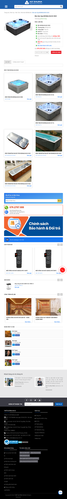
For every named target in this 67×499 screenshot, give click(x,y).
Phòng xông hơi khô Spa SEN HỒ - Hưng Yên (17, 318)
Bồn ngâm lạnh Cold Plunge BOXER (29, 458)
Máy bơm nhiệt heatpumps (39, 437)
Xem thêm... (28, 322)
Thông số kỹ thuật (18, 62)
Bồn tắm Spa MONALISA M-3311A (45, 123)
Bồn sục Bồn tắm (24, 452)
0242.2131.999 (26, 435)
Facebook (17, 335)
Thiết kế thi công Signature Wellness (40, 431)
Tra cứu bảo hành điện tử (10, 454)
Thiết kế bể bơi (39, 427)
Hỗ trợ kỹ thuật (9, 458)
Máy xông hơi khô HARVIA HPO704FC (46, 270)
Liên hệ (37, 421)
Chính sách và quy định (9, 471)
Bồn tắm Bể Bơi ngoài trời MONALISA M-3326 (18, 183)
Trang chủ (6, 12)
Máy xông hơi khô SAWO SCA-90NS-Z (24, 283)
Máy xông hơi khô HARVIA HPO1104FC (17, 270)
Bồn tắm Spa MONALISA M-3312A (45, 94)
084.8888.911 (17, 361)
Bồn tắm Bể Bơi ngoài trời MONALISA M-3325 (48, 153)
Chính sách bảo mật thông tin (10, 466)
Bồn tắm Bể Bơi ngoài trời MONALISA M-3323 (18, 153)
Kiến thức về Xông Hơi (10, 461)
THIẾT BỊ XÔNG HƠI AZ (20, 495)
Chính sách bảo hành (10, 475)
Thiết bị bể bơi (39, 424)
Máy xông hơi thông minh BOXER (28, 461)
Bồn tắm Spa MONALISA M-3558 (14, 97)
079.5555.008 (17, 342)
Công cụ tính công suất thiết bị (9, 489)
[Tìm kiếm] (61, 6)
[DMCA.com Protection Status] (23, 442)
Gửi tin (58, 404)
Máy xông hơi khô (35, 452)
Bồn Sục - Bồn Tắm (15, 12)
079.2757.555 (41, 48)
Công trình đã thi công (41, 418)
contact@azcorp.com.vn (15, 437)
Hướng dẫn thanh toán (11, 484)
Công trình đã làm (10, 294)
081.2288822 (17, 333)
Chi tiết (7, 62)
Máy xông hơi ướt (24, 455)
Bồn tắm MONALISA (26, 12)
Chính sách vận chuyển (8, 480)
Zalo (14, 335)
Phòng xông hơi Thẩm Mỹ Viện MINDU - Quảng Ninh (47, 318)
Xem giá (29, 99)
